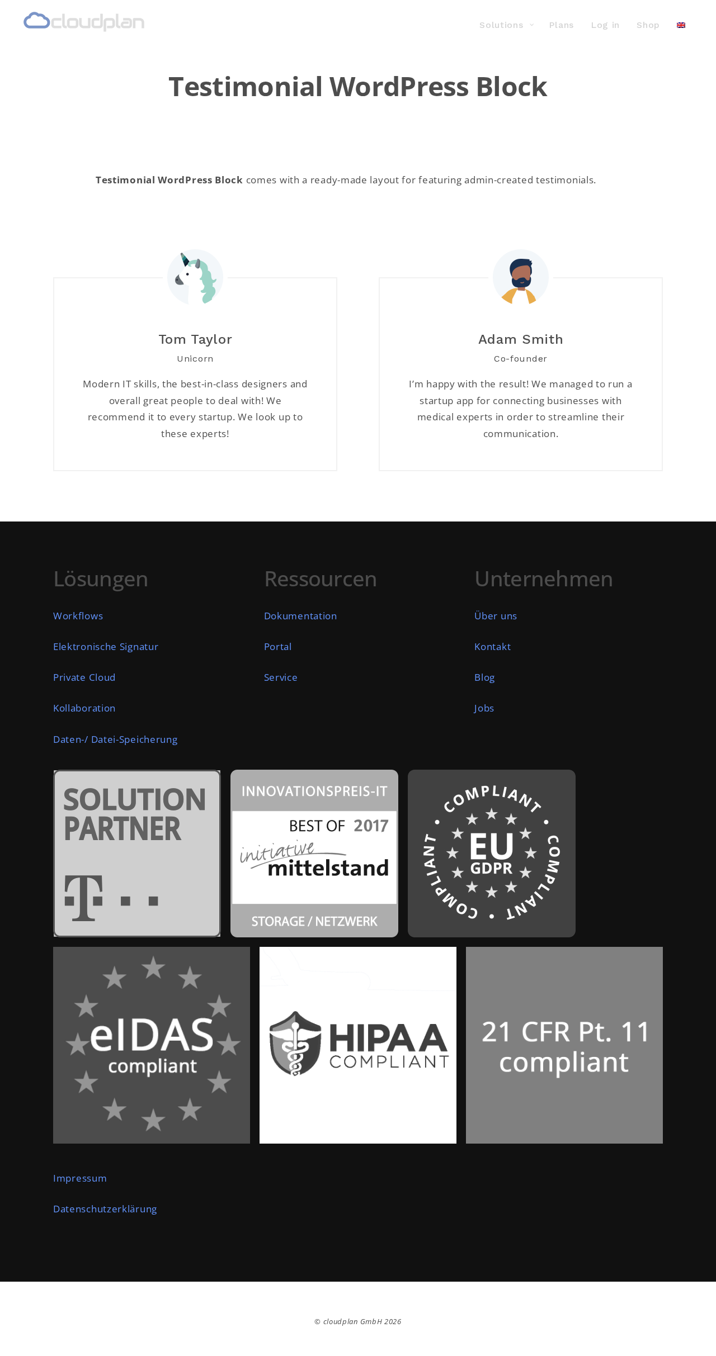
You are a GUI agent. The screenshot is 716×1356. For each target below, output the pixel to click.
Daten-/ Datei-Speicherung (115, 739)
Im (59, 1178)
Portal (278, 646)
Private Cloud (84, 677)
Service (281, 677)
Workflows (78, 615)
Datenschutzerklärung (105, 1208)
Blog (484, 677)
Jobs (484, 707)
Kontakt (492, 646)
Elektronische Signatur (105, 646)
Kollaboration (84, 707)
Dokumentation (300, 615)
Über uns (495, 615)
